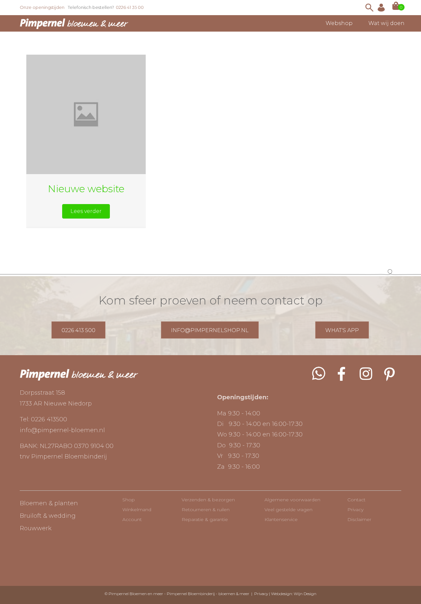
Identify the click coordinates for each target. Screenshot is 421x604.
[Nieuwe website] (86, 114)
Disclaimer (359, 519)
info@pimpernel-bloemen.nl (62, 430)
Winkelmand (136, 509)
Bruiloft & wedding (48, 515)
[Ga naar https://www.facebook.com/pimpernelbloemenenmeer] (342, 373)
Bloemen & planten (49, 503)
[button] (86, 211)
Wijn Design (305, 593)
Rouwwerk (36, 528)
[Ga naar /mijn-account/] (381, 7)
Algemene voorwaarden (292, 500)
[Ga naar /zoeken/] (369, 7)
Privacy (355, 509)
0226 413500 (49, 419)
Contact (356, 500)
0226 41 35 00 (130, 7)
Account (132, 519)
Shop (128, 500)
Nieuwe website (86, 189)
